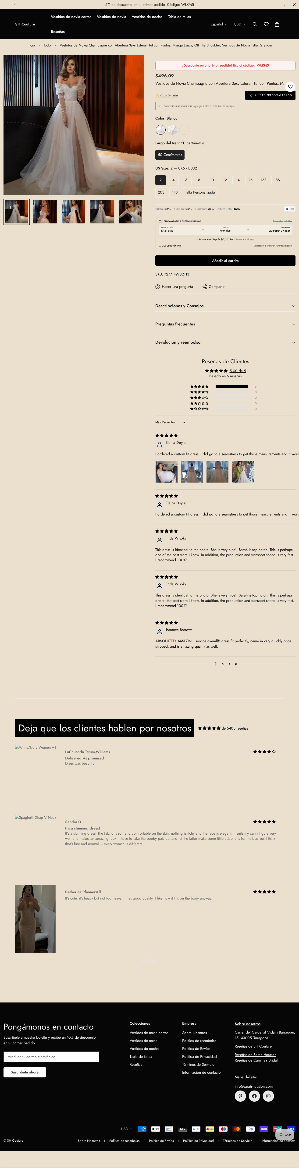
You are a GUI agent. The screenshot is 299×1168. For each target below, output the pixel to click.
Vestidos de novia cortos (71, 16)
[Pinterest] (240, 1096)
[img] (166, 435)
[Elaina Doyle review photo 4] (243, 471)
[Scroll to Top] (290, 1142)
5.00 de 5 (238, 371)
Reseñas (58, 31)
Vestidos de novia (111, 16)
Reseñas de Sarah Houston (255, 1054)
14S (175, 192)
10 (212, 180)
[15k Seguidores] (254, 1096)
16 (251, 180)
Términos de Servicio (198, 1064)
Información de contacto (201, 1072)
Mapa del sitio (246, 1077)
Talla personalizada (200, 192)
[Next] (284, 4)
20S (161, 192)
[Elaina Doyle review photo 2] (192, 471)
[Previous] (14, 4)
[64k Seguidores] (268, 1096)
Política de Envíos (196, 1048)
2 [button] (223, 664)
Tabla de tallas (179, 16)
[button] (277, 24)
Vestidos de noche (147, 16)
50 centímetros (170, 154)
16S (264, 180)
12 (225, 180)
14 (238, 180)
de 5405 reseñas (235, 728)
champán (184, 129)
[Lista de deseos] (290, 86)
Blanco (160, 129)
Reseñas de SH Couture (253, 1046)
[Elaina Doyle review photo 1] (166, 471)
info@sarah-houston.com (254, 1086)
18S (277, 180)
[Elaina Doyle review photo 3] (217, 471)
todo (47, 45)
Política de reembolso (199, 1040)
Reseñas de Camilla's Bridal (256, 1060)
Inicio (31, 45)
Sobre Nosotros (194, 1032)
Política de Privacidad (199, 1056)
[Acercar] (133, 65)
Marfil (172, 129)
